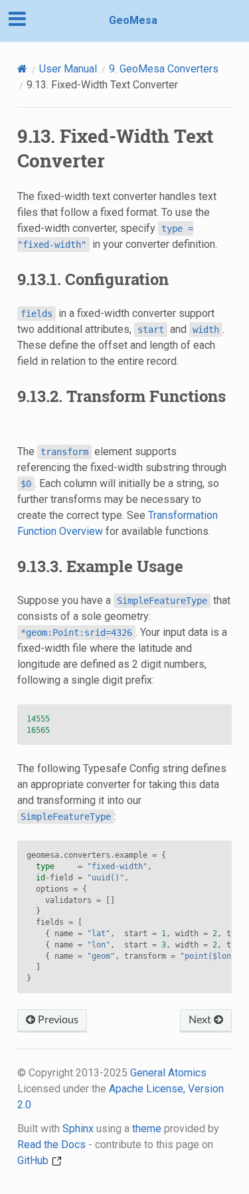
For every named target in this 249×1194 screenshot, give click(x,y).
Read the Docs (51, 1144)
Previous (56, 1020)
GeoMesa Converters (163, 68)
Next (201, 1020)
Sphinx (78, 1128)
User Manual (68, 68)
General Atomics (168, 1072)
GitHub (34, 1160)
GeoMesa (133, 20)
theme (146, 1128)
